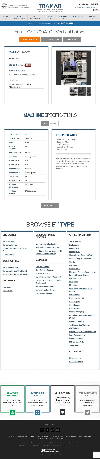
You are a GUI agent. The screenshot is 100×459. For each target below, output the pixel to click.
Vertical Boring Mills (11, 267)
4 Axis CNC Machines (74, 446)
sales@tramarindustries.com (87, 7)
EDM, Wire (7, 287)
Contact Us (59, 438)
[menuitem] (5, 17)
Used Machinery (19, 17)
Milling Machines (61, 446)
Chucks (72, 262)
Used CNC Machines (36, 446)
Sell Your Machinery (44, 436)
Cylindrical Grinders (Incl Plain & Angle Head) (48, 281)
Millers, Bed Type (76, 338)
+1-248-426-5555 (89, 4)
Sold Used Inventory (44, 23)
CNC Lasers (73, 265)
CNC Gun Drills (75, 278)
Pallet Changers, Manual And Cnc (82, 332)
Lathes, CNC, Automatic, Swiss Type (15, 249)
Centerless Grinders (44, 293)
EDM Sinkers (7, 291)
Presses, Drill (74, 252)
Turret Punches (75, 241)
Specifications (51, 39)
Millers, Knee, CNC (76, 342)
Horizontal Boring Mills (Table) (15, 271)
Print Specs (72, 39)
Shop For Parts (58, 436)
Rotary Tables (74, 269)
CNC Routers (74, 295)
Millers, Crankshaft (77, 321)
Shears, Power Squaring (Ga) (80, 255)
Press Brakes (74, 248)
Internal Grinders (43, 273)
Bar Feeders (74, 245)
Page (5, 17)
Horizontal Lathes (10, 245)
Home (29, 23)
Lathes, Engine (8, 254)
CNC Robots (74, 328)
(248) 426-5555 (50, 424)
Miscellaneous (75, 358)
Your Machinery (35, 17)
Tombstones (74, 345)
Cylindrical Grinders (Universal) (48, 277)
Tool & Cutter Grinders (45, 270)
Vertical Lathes (19, 71)
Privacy (32, 436)
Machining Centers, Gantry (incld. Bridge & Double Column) (49, 252)
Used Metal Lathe (49, 446)
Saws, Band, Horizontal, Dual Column (80, 289)
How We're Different (46, 438)
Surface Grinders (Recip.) (45, 286)
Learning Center (71, 436)
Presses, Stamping (76, 312)
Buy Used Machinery (21, 436)
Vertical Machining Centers (47, 244)
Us (92, 17)
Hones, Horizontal (76, 298)
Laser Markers (75, 308)
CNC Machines (24, 446)
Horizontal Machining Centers (48, 247)
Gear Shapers (74, 302)
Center (62, 17)
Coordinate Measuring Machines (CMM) (82, 316)
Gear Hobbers (74, 305)
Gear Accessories (76, 362)
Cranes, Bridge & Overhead (80, 258)
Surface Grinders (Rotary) (46, 290)
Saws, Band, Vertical (77, 335)
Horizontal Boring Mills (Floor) (15, 274)
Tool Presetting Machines (79, 325)
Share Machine (29, 39)
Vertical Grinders (42, 267)
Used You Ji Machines (29, 75)
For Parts (49, 17)
